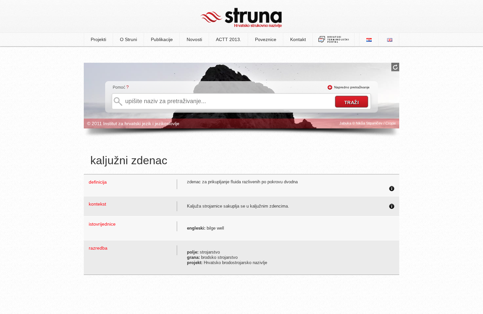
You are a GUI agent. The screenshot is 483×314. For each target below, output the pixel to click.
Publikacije (162, 39)
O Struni (128, 39)
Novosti (194, 39)
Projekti (98, 39)
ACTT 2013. (228, 39)
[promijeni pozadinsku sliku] (395, 67)
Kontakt (298, 39)
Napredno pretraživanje (352, 87)
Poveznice (265, 39)
